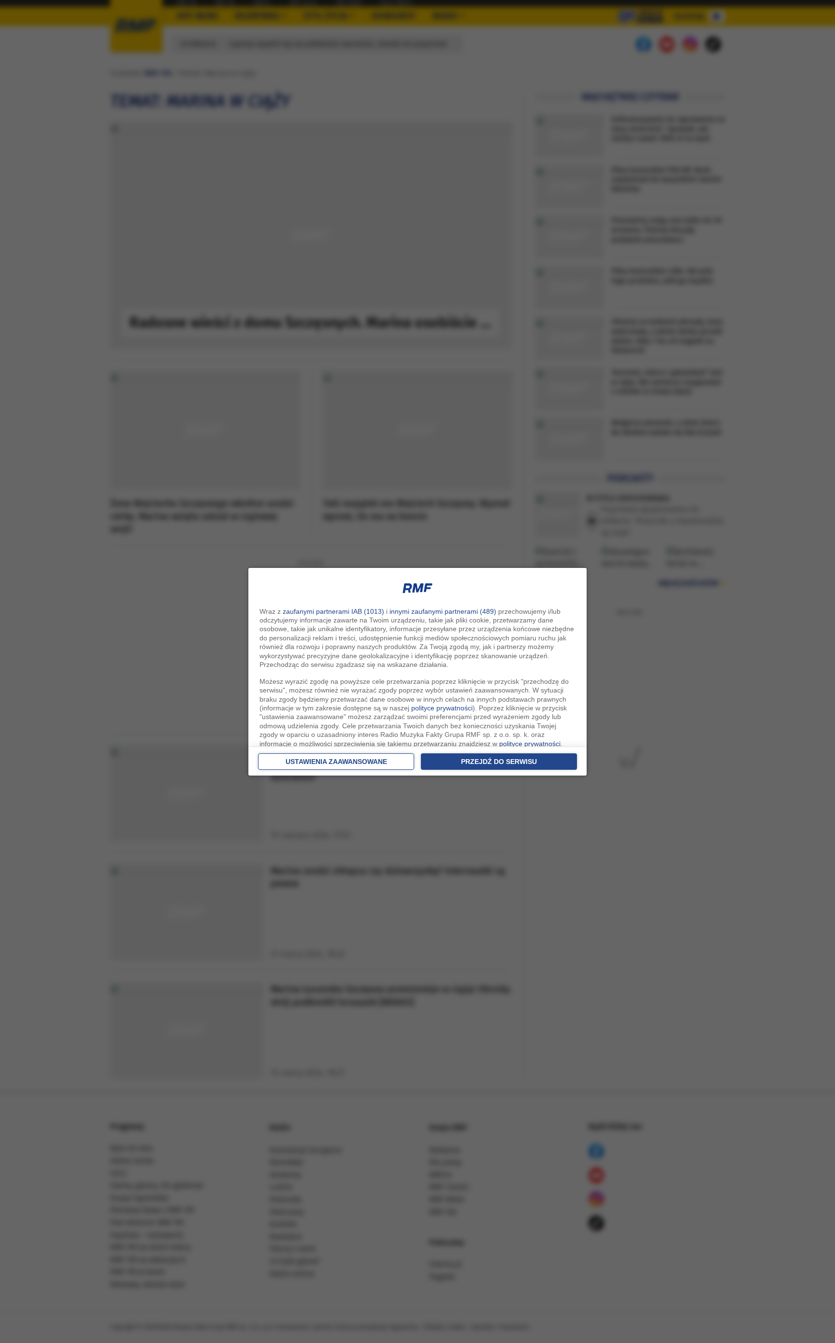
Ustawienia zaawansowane (336, 761)
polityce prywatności (442, 708)
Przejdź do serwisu (499, 761)
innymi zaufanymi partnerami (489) (442, 611)
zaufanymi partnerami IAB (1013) (333, 611)
